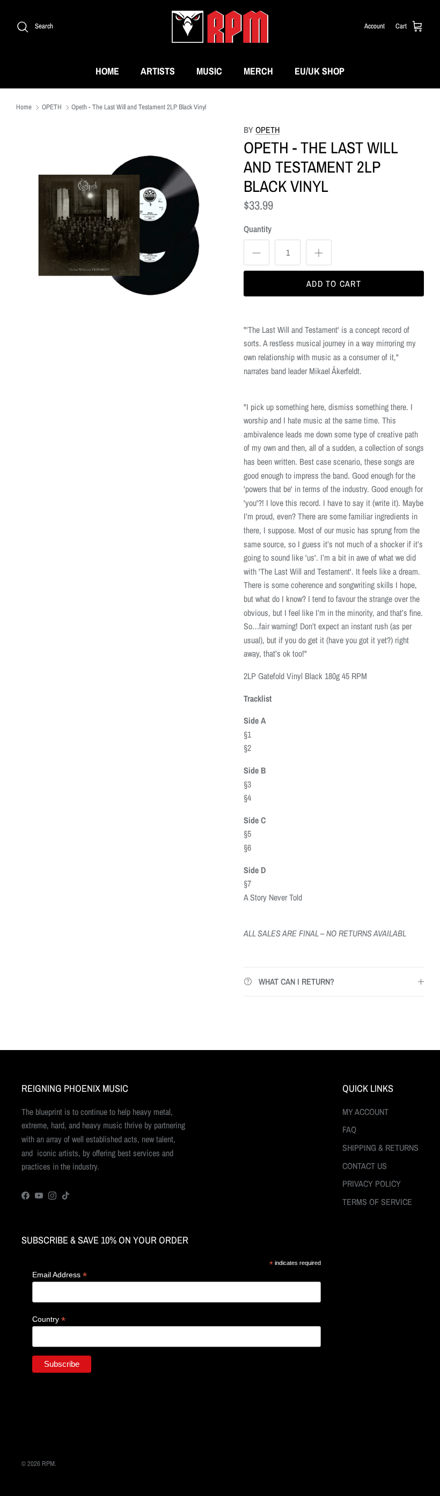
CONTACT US (364, 1166)
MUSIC (209, 71)
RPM (48, 1463)
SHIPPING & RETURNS (380, 1147)
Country (48, 1319)
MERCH (258, 71)
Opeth (267, 130)
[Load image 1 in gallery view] (118, 225)
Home (24, 107)
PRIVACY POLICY (371, 1183)
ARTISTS (158, 71)
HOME (107, 71)
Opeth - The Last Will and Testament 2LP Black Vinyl (138, 107)
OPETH (52, 107)
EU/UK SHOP (319, 71)
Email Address (59, 1275)
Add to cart (333, 283)
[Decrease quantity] (256, 252)
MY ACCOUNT (365, 1112)
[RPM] (220, 27)
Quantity (258, 229)
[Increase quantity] (319, 252)
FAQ (349, 1129)
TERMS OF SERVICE (377, 1202)
